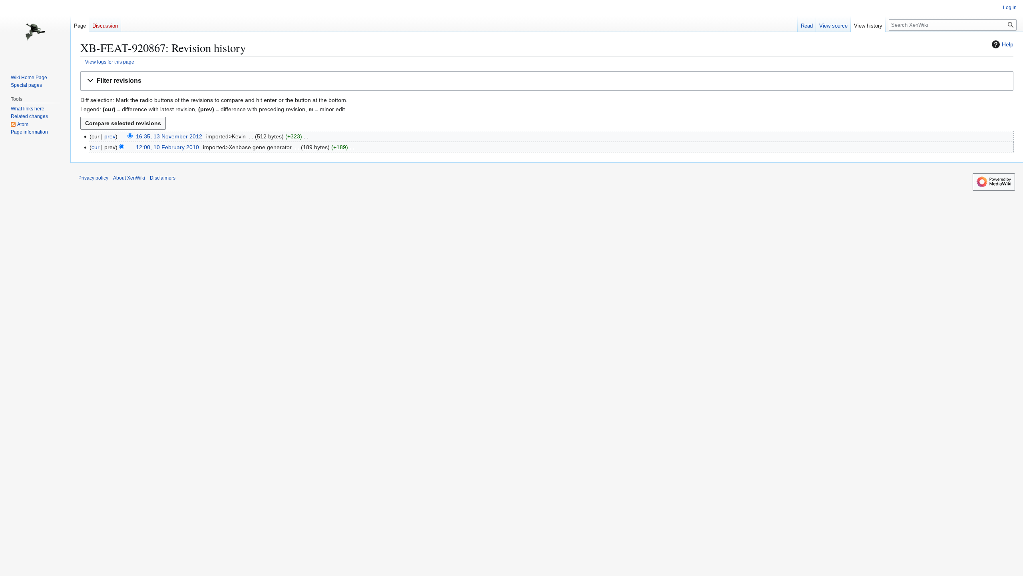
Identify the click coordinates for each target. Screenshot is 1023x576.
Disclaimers (162, 178)
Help (1007, 44)
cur (96, 147)
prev (109, 136)
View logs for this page (109, 61)
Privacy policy (93, 178)
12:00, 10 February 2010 (167, 147)
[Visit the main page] (35, 32)
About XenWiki (129, 178)
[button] (547, 81)
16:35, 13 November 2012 (169, 136)
